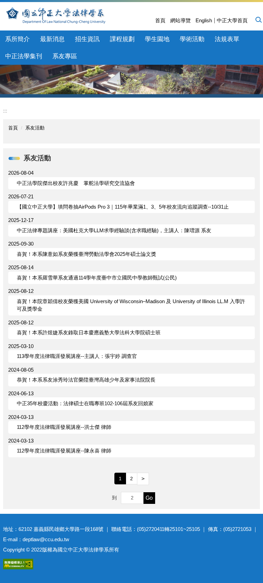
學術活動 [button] (192, 39)
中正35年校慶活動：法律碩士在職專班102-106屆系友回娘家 (85, 403)
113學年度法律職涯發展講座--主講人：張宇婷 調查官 (77, 356)
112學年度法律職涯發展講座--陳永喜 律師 (64, 451)
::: (5, 110)
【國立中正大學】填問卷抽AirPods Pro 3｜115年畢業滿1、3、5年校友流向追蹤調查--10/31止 (123, 207)
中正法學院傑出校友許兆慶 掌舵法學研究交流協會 (76, 183)
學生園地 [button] (157, 39)
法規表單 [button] (227, 39)
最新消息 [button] (52, 39)
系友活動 (35, 128)
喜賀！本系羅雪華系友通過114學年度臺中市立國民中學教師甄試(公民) (97, 278)
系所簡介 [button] (17, 39)
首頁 (160, 20)
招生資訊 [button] (87, 39)
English (204, 20)
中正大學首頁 (232, 20)
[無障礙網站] (18, 563)
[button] (258, 19)
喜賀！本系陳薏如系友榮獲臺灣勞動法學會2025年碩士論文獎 (86, 254)
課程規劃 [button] (122, 39)
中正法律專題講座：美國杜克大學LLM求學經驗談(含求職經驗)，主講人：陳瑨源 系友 (114, 230)
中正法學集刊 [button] (23, 56)
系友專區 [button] (64, 56)
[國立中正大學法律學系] (76, 15)
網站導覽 (180, 20)
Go (149, 498)
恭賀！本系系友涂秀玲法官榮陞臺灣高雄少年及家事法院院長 (86, 380)
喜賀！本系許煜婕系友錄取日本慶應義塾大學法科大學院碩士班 (89, 332)
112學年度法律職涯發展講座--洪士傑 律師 (64, 427)
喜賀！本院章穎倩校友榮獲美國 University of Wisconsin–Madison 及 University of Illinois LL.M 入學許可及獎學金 (131, 305)
